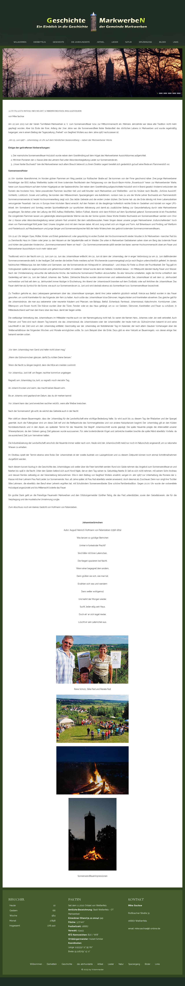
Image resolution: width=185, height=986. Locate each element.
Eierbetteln (40, 42)
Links (175, 42)
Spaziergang (145, 42)
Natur (128, 42)
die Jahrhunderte (80, 42)
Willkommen (20, 42)
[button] (157, 93)
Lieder (115, 42)
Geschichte (58, 42)
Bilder (162, 42)
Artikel (100, 42)
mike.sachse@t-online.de (147, 928)
